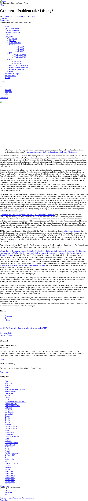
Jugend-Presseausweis (15, 498)
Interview (8, 424)
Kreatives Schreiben (12, 437)
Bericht (7, 385)
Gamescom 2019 (11, 404)
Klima (7, 430)
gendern (27, 328)
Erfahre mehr (5, 372)
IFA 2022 (8, 422)
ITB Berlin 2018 (11, 426)
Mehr (2, 359)
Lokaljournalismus (11, 443)
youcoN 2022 (10, 480)
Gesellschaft (30, 16)
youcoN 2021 (10, 478)
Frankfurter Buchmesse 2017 (15, 402)
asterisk (2, 328)
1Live (7, 381)
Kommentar (9, 434)
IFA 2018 (8, 418)
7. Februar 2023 (8, 16)
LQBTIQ (43, 328)
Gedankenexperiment (12, 406)
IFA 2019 (8, 420)
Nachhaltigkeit (10, 445)
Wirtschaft (8, 467)
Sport (6, 461)
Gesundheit (9, 414)
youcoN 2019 (10, 476)
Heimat (7, 416)
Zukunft (7, 484)
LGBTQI (8, 441)
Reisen (7, 457)
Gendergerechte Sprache (15, 328)
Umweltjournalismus (28, 498)
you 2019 (8, 469)
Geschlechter (35, 328)
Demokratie (9, 393)
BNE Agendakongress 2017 (15, 389)
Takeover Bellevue (11, 463)
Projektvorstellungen (12, 453)
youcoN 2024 (10, 482)
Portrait (7, 451)
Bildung (7, 387)
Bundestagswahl (10, 391)
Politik (7, 449)
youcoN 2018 (10, 474)
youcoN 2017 (10, 471)
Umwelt (7, 465)
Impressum (4, 98)
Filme (7, 400)
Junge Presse (3, 498)
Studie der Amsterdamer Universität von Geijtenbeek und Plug (22, 265)
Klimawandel (9, 432)
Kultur (7, 439)
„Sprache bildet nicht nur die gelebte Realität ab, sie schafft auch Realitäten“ (27, 215)
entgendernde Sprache (72, 231)
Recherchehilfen (10, 455)
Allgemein (21, 16)
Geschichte (9, 410)
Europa (7, 397)
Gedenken (8, 408)
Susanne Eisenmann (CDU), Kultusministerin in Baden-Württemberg (52, 152)
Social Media (9, 459)
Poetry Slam (9, 447)
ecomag (7, 395)
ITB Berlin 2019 (11, 428)
